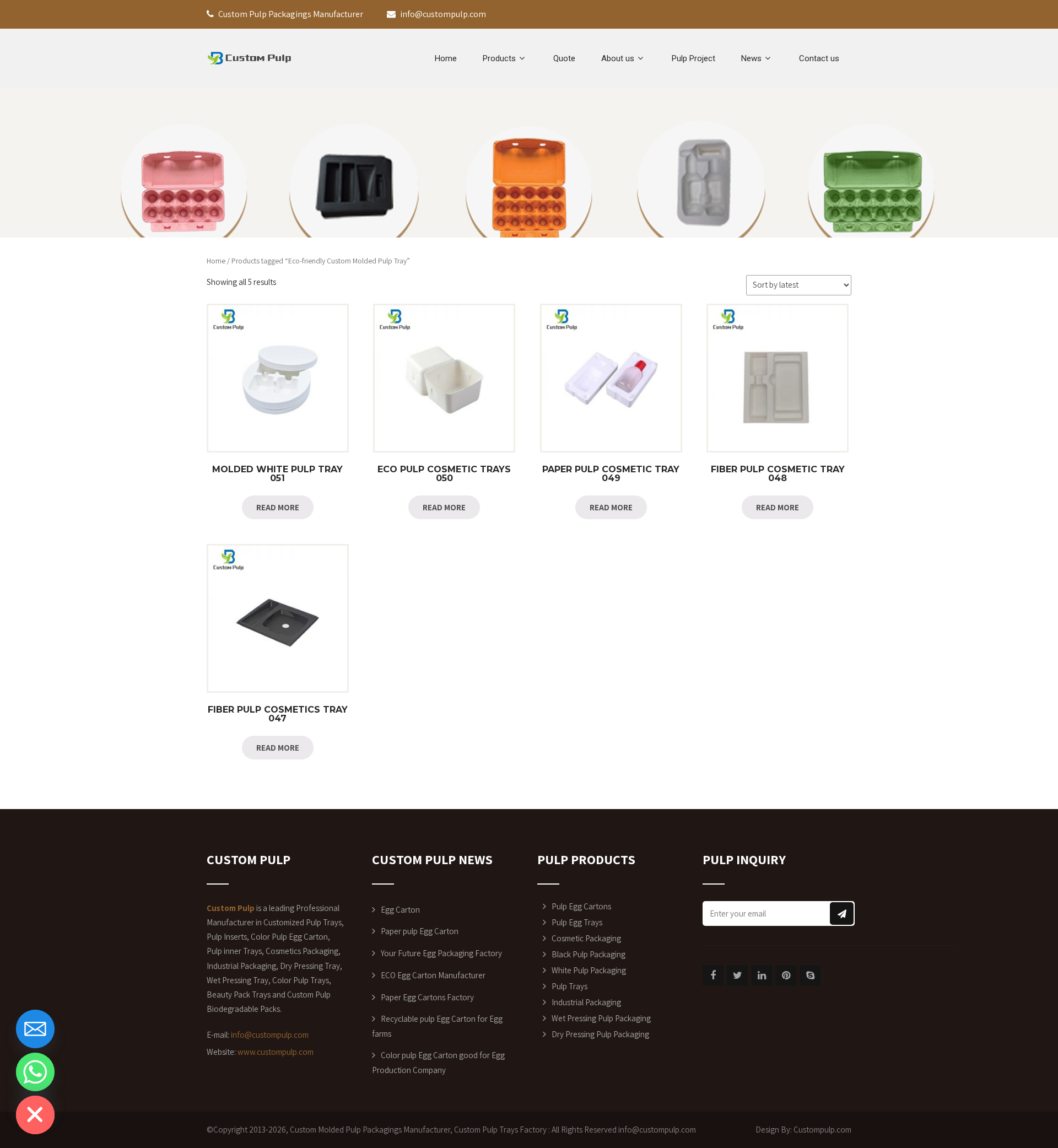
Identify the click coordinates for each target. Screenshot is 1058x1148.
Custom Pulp (476, 1129)
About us (617, 58)
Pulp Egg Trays (577, 922)
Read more (277, 507)
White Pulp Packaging (589, 970)
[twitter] (737, 975)
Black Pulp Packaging (588, 954)
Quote (564, 58)
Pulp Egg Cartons (581, 906)
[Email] (35, 1029)
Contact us (819, 58)
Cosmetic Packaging (586, 938)
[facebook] (713, 975)
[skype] (810, 975)
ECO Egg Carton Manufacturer (433, 975)
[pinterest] (785, 975)
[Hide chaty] (35, 1115)
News (751, 58)
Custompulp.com (822, 1129)
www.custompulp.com (275, 1052)
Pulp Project (693, 58)
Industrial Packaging (586, 1002)
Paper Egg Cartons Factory (427, 997)
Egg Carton (400, 909)
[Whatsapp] (35, 1072)
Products (499, 58)
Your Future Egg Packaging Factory (441, 953)
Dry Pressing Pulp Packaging (600, 1034)
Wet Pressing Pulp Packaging (601, 1018)
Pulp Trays (569, 986)
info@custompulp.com (270, 1035)
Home (446, 58)
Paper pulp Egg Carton (419, 931)
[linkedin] (761, 975)
